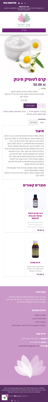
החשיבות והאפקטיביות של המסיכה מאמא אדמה (29, 325)
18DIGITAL (24, 396)
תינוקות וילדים (34, 111)
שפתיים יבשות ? (40, 315)
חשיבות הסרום (40, 322)
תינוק (35, 114)
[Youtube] (22, 3)
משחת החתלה (8, 111)
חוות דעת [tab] (33, 122)
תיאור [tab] (42, 122)
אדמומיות (17, 111)
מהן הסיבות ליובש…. (38, 319)
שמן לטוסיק (42, 114)
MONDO (11, 396)
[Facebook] (25, 3)
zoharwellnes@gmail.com (29, 346)
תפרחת (29, 114)
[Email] (19, 3)
